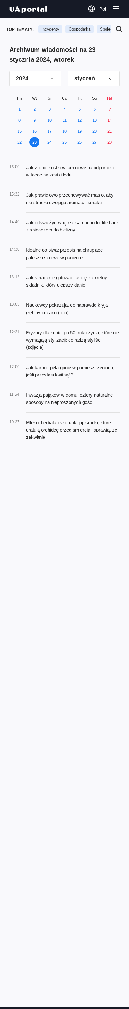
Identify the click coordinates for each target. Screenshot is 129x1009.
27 (94, 142)
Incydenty (50, 29)
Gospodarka (79, 29)
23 (34, 142)
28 (109, 142)
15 (19, 131)
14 (109, 120)
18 (64, 131)
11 (65, 120)
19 (79, 131)
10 (49, 120)
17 (49, 131)
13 (94, 120)
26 (79, 142)
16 (34, 131)
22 (19, 142)
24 (49, 142)
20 (94, 131)
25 (64, 142)
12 (79, 120)
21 (109, 131)
